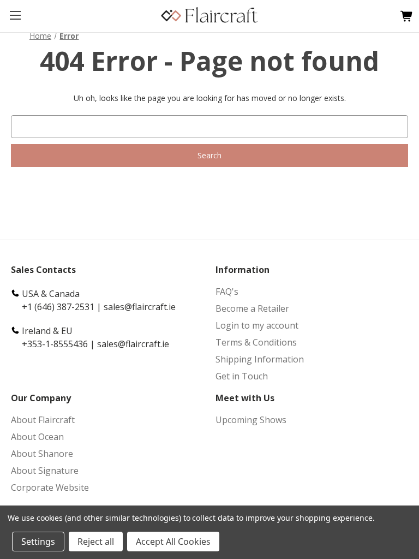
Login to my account (257, 325)
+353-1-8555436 (55, 344)
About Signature (45, 471)
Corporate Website (50, 487)
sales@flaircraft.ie (140, 307)
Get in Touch (242, 376)
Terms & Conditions (256, 342)
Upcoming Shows (251, 420)
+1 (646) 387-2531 (58, 307)
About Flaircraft (43, 420)
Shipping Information (260, 359)
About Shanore (42, 454)
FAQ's (227, 292)
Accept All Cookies (173, 542)
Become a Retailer (252, 308)
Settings (38, 542)
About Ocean (37, 437)
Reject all (95, 542)
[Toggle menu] (15, 15)
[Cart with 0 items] (404, 17)
